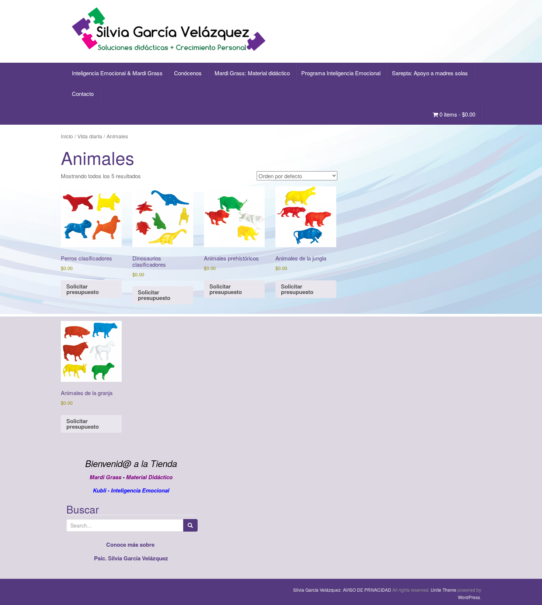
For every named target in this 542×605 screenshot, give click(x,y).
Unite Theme (443, 590)
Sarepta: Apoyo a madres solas (430, 73)
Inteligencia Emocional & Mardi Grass (117, 73)
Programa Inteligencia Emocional (341, 73)
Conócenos (188, 73)
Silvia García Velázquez (317, 590)
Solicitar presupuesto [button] (82, 289)
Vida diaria (89, 136)
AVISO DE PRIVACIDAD (367, 590)
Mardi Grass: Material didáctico (251, 73)
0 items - (456, 114)
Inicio (67, 136)
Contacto (83, 93)
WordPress (469, 597)
